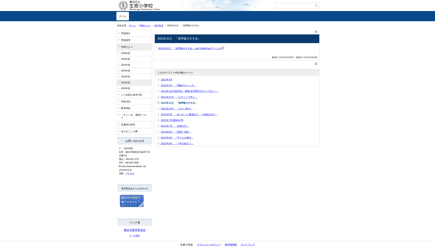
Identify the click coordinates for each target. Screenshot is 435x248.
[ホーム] (195, 6)
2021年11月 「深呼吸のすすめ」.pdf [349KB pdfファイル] (189, 48)
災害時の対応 (128, 124)
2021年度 (158, 25)
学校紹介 (125, 33)
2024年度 (125, 65)
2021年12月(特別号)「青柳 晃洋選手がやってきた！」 (190, 91)
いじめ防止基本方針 (131, 94)
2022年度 (125, 76)
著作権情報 (231, 244)
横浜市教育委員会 (135, 230)
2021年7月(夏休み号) (172, 120)
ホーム (122, 16)
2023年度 (125, 70)
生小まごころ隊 (129, 131)
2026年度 (125, 53)
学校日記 (125, 101)
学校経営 (125, 40)
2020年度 (125, 88)
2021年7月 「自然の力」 (175, 126)
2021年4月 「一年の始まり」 (177, 143)
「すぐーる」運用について (134, 116)
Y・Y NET (134, 235)
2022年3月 (166, 79)
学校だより (144, 25)
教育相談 (125, 108)
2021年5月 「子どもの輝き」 (177, 137)
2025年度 (125, 59)
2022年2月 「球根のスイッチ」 (178, 85)
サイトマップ (248, 244)
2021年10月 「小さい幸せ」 (177, 108)
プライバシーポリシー (209, 244)
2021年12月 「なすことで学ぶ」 (179, 97)
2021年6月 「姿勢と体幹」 (176, 132)
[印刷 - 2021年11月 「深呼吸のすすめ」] (316, 31)
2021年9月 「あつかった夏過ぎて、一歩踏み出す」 (189, 114)
